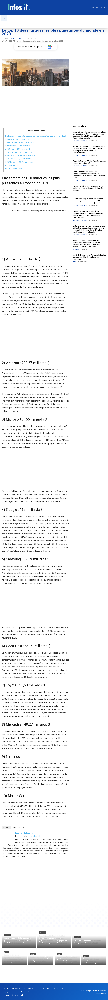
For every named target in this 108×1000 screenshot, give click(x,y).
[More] (68, 910)
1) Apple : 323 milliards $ (17, 139)
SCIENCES (76, 249)
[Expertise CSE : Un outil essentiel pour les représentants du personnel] (93, 957)
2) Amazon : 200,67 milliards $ (19, 142)
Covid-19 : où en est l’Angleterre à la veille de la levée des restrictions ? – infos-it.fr (88, 188)
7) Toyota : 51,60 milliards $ (18, 159)
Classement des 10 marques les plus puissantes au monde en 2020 (35, 136)
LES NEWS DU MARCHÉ (80, 140)
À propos (6, 827)
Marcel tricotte (15, 38)
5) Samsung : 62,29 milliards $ (19, 152)
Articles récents (19, 827)
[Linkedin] (97, 7)
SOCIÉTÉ (12, 41)
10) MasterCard (17, 168)
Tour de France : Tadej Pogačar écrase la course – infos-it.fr (89, 162)
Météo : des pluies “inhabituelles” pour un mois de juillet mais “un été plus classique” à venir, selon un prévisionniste (89, 149)
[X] (101, 7)
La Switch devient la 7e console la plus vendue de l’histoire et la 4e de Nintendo (89, 257)
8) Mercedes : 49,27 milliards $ (19, 162)
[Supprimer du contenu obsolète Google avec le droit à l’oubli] (89, 938)
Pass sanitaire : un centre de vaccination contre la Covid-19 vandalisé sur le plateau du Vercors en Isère (89, 174)
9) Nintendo (11, 165)
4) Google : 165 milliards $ (17, 149)
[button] (4, 18)
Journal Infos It (34, 836)
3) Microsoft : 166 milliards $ (18, 145)
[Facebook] (93, 7)
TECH (74, 262)
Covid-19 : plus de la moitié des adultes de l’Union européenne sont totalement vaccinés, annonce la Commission (88, 214)
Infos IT (4, 41)
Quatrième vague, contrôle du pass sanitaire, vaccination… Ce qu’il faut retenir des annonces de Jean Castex (88, 201)
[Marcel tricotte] (3, 38)
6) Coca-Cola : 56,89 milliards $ (20, 155)
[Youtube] (105, 7)
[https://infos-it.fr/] (19, 7)
